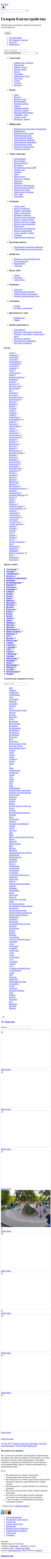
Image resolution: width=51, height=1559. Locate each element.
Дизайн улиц (19, 170)
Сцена (11, 973)
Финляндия (11, 658)
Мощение (13, 850)
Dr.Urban (43, 1443)
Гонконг (9, 591)
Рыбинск (13, 504)
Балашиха (13, 379)
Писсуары (18, 78)
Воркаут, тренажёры (22, 211)
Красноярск (14, 466)
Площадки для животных (25, 228)
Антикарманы (20, 159)
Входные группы (21, 104)
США (8, 649)
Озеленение (14, 870)
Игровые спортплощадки (24, 217)
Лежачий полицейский (18, 824)
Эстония (10, 669)
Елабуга (12, 422)
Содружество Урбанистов (26, 1446)
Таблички (18, 266)
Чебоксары (13, 546)
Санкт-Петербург (16, 508)
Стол (11, 959)
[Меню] (2, 13)
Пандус (12, 881)
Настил (12, 864)
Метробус (13, 841)
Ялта (11, 555)
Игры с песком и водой (24, 220)
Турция (9, 651)
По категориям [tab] (15, 38)
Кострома (13, 457)
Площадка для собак (17, 899)
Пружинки (13, 922)
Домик (12, 775)
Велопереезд (14, 730)
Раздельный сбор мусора (19, 924)
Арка (11, 697)
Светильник (14, 937)
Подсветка (13, 908)
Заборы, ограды (20, 67)
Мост (11, 846)
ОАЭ (8, 636)
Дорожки (18, 172)
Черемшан (13, 551)
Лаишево (13, 475)
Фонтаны (18, 85)
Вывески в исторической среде (27, 259)
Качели (12, 801)
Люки (16, 174)
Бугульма (13, 395)
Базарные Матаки (16, 377)
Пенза (11, 499)
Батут (11, 708)
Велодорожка (14, 724)
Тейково (12, 526)
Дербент (12, 415)
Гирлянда (13, 759)
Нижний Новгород (17, 495)
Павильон (13, 877)
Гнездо (12, 761)
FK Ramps (34, 1443)
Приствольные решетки (24, 188)
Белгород (13, 384)
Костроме (14, 1546)
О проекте (10, 1535)
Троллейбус (19, 196)
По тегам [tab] (13, 42)
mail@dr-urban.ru (22, 1506)
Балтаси (12, 382)
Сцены (17, 81)
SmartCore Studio (23, 1548)
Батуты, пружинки (22, 208)
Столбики (13, 962)
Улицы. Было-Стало (14, 1524)
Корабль (12, 815)
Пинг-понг (13, 895)
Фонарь (12, 995)
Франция (10, 660)
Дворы (17, 275)
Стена (11, 955)
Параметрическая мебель (19, 884)
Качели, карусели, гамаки (25, 222)
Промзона (13, 919)
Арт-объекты (19, 330)
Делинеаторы (14, 770)
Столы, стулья (20, 117)
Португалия (11, 640)
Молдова (10, 627)
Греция (9, 594)
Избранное (14, 44)
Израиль (10, 600)
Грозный (12, 413)
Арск (11, 371)
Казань (12, 448)
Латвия (9, 618)
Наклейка (13, 859)
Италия (9, 607)
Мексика (10, 625)
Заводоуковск (14, 426)
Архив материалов (14, 1517)
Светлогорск (14, 515)
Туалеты (17, 83)
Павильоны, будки (22, 76)
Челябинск (13, 548)
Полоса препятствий (17, 910)
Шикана (12, 1008)
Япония (9, 674)
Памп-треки (19, 226)
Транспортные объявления (25, 142)
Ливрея (12, 826)
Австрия (10, 571)
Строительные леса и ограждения (28, 249)
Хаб (10, 1002)
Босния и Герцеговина (16, 578)
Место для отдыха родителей (21, 837)
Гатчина (12, 408)
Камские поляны (16, 453)
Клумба (12, 810)
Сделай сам (11, 1522)
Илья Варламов (7, 1446)
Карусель (13, 797)
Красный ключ (15, 468)
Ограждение (14, 868)
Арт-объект (14, 699)
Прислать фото (7, 1439)
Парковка (13, 888)
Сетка (11, 944)
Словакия (10, 647)
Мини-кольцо (15, 844)
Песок (11, 893)
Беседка (12, 712)
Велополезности (21, 163)
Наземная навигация (22, 136)
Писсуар (12, 897)
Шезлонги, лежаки (22, 119)
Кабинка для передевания (20, 793)
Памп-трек (13, 879)
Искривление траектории (20, 790)
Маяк (11, 835)
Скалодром (13, 946)
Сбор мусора (19, 280)
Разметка (13, 926)
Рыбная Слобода (16, 506)
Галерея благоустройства (16, 1531)
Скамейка (13, 948)
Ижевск (12, 442)
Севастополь (14, 517)
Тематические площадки (24, 237)
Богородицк (14, 388)
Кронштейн (14, 819)
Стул (11, 966)
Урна (11, 993)
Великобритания (13, 583)
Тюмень (12, 537)
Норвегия (10, 634)
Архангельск (14, 373)
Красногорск (14, 462)
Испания (10, 605)
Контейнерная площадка (19, 813)
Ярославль (13, 560)
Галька (12, 755)
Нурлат (12, 497)
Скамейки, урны (21, 115)
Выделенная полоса (17, 748)
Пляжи (17, 320)
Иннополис (14, 444)
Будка (11, 719)
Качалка (12, 799)
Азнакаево (13, 355)
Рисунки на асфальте (23, 343)
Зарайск (12, 431)
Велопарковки (20, 101)
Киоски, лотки (20, 69)
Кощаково (13, 459)
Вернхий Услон (15, 397)
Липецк (12, 477)
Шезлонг (13, 1006)
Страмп (12, 964)
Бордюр (12, 715)
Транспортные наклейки (24, 140)
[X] (9, 1512)
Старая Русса (14, 522)
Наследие (13, 861)
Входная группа (16, 746)
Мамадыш (13, 482)
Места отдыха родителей (24, 224)
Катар (9, 614)
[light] (3, 7)
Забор (11, 779)
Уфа (11, 544)
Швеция (10, 667)
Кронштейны (19, 263)
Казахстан (10, 609)
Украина (10, 656)
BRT (11, 688)
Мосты (17, 72)
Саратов (12, 511)
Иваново (12, 439)
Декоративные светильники (26, 294)
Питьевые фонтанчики (23, 113)
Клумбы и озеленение (23, 308)
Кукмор (12, 473)
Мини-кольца (19, 176)
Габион (12, 750)
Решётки (12, 935)
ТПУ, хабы (18, 194)
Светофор (13, 942)
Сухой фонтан (15, 970)
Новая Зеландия (13, 631)
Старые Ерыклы (16, 524)
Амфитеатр (14, 692)
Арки (16, 95)
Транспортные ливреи (23, 138)
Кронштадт (14, 471)
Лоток (11, 828)
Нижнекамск (14, 493)
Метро (11, 839)
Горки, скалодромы (22, 213)
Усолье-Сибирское (17, 542)
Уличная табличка (16, 990)
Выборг (12, 406)
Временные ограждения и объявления (30, 129)
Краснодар (13, 464)
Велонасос (13, 726)
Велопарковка (15, 728)
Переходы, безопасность (24, 185)
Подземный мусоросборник (21, 906)
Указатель (13, 988)
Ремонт (12, 933)
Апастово (13, 366)
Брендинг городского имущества (28, 332)
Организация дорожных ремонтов (28, 247)
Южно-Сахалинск (16, 553)
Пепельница (14, 890)
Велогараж (13, 721)
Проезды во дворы (22, 190)
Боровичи (13, 393)
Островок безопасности (19, 875)
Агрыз (11, 353)
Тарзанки (18, 235)
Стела (11, 953)
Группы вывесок (21, 261)
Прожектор (14, 917)
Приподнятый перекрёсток (20, 913)
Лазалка (12, 821)
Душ (11, 777)
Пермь (11, 502)
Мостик (12, 848)
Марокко (10, 623)
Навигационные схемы (24, 133)
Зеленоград (14, 433)
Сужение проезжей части (19, 968)
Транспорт (13, 979)
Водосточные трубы (17, 744)
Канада (9, 611)
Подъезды (18, 277)
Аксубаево (13, 357)
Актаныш (13, 359)
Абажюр (12, 690)
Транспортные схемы (23, 144)
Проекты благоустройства (17, 1528)
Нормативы (11, 1526)
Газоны (17, 306)
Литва (9, 620)
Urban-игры (11, 1533)
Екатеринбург (15, 419)
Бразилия (10, 580)
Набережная (14, 855)
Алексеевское (15, 362)
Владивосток (14, 399)
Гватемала (11, 587)
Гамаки (17, 106)
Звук (11, 784)
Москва (12, 484)
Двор (11, 768)
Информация (19, 131)
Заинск (12, 428)
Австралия (11, 569)
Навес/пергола (15, 857)
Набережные (19, 318)
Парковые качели (21, 108)
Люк (11, 833)
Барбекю (12, 701)
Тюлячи (12, 535)
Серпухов (13, 520)
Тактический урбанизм (24, 192)
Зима (11, 786)
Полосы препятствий (23, 231)
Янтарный (13, 557)
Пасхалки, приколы (22, 339)
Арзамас (12, 368)
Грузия (9, 596)
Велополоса (14, 733)
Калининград (14, 451)
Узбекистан (11, 654)
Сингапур (10, 645)
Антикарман (14, 695)
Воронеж (13, 404)
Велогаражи (19, 65)
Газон (11, 753)
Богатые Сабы (15, 386)
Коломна (12, 455)
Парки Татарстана (21, 1443)
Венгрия (10, 585)
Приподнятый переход (18, 915)
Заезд (11, 781)
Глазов (12, 411)
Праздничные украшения (24, 341)
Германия (10, 589)
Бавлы (11, 375)
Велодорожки (20, 161)
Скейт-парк (14, 950)
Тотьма (12, 531)
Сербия (9, 643)
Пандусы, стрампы (22, 179)
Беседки (17, 97)
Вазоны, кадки (20, 99)
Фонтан (12, 997)
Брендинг (13, 717)
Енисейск (13, 424)
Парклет (12, 886)
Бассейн (12, 706)
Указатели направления (24, 147)
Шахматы (13, 1004)
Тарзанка (13, 977)
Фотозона (13, 999)
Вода (11, 739)
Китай (9, 616)
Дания (9, 598)
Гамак (11, 757)
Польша (9, 638)
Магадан (12, 479)
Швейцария (11, 665)
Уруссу (12, 540)
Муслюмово (14, 486)
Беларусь (10, 576)
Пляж (11, 902)
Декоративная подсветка (24, 292)
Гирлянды (18, 289)
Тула (11, 533)
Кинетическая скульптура (20, 806)
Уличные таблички (22, 149)
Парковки (18, 183)
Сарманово (13, 513)
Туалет (12, 986)
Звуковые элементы (22, 215)
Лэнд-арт (13, 830)
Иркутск (12, 446)
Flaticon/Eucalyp (14, 1550)
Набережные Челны (17, 488)
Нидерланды (12, 629)
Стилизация (14, 957)
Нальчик (12, 491)
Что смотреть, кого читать (17, 1519)
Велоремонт (14, 735)
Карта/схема (14, 795)
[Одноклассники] (5, 1512)
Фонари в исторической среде (26, 296)
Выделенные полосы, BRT (25, 168)
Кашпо (12, 804)
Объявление (14, 866)
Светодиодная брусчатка (19, 939)
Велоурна (13, 737)
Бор (10, 391)
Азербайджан (12, 574)
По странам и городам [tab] (18, 40)
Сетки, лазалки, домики (24, 233)
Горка (11, 764)
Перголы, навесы (21, 110)
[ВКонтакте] (2, 1512)
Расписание (14, 928)
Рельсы (12, 930)
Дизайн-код (14, 773)
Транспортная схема (17, 982)
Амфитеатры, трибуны (23, 63)
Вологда (12, 402)
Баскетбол (13, 704)
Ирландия (10, 603)
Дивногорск (14, 417)
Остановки (18, 74)
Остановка (13, 873)
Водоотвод (18, 165)
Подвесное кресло (16, 904)
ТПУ (11, 975)
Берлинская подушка (18, 710)
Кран (11, 817)
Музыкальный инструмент (20, 853)
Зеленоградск (14, 435)
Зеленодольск (15, 437)
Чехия (9, 663)
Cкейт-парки (19, 206)
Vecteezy (38, 1550)
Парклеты (18, 181)
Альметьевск (14, 364)
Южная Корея (12, 671)
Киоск (11, 808)
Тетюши (12, 528)
